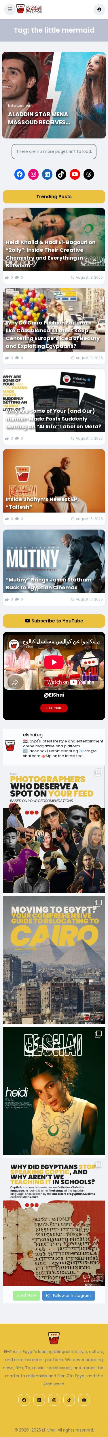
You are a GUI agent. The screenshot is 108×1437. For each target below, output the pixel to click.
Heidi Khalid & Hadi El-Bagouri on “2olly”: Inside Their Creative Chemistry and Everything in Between (51, 254)
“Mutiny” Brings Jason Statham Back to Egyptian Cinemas (49, 583)
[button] (10, 9)
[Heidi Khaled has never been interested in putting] (54, 1091)
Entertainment (20, 105)
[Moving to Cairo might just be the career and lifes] (54, 960)
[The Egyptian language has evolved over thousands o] (54, 1222)
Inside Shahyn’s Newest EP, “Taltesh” (42, 503)
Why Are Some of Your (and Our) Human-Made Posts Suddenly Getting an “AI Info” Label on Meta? (53, 418)
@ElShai (54, 694)
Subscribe (54, 708)
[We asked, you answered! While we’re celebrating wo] (54, 830)
